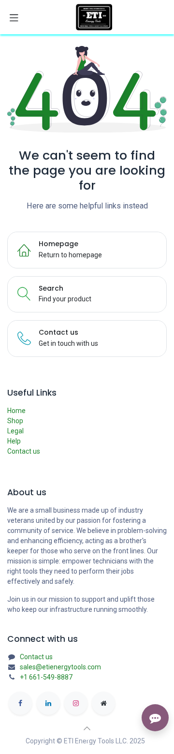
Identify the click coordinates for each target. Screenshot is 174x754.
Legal (15, 431)
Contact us (23, 451)
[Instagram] (75, 703)
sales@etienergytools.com (60, 667)
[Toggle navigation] (14, 17)
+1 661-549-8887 (46, 677)
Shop (15, 421)
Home (16, 410)
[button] (87, 728)
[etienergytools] (103, 703)
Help (14, 441)
